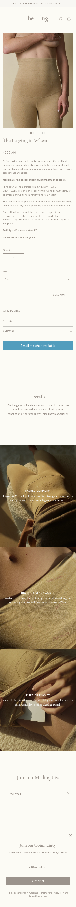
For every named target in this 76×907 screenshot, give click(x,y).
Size (5, 272)
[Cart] (69, 18)
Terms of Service (35, 896)
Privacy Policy (58, 892)
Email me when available (38, 345)
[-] (7, 258)
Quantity (7, 250)
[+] (20, 258)
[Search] (61, 18)
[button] (31, 133)
